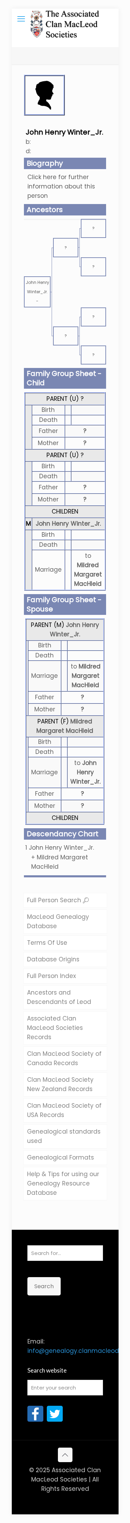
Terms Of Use (47, 943)
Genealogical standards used (64, 1136)
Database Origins (53, 959)
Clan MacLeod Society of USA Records (64, 1110)
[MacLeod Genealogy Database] (65, 19)
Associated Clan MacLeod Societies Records (55, 1027)
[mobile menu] (21, 19)
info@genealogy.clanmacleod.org (78, 1351)
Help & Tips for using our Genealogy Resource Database (63, 1183)
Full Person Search (55, 900)
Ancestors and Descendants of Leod (59, 997)
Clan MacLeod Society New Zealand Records (60, 1084)
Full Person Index (51, 976)
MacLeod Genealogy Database (58, 921)
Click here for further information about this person (61, 186)
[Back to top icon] (65, 1455)
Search (44, 1286)
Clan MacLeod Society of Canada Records (64, 1058)
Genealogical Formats (60, 1157)
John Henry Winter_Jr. (68, 523)
